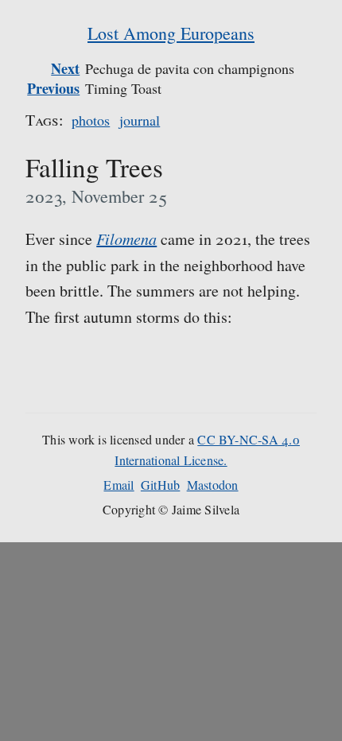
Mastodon (213, 484)
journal (139, 120)
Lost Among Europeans (171, 33)
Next (65, 68)
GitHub (160, 484)
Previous (53, 88)
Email (118, 484)
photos (91, 120)
